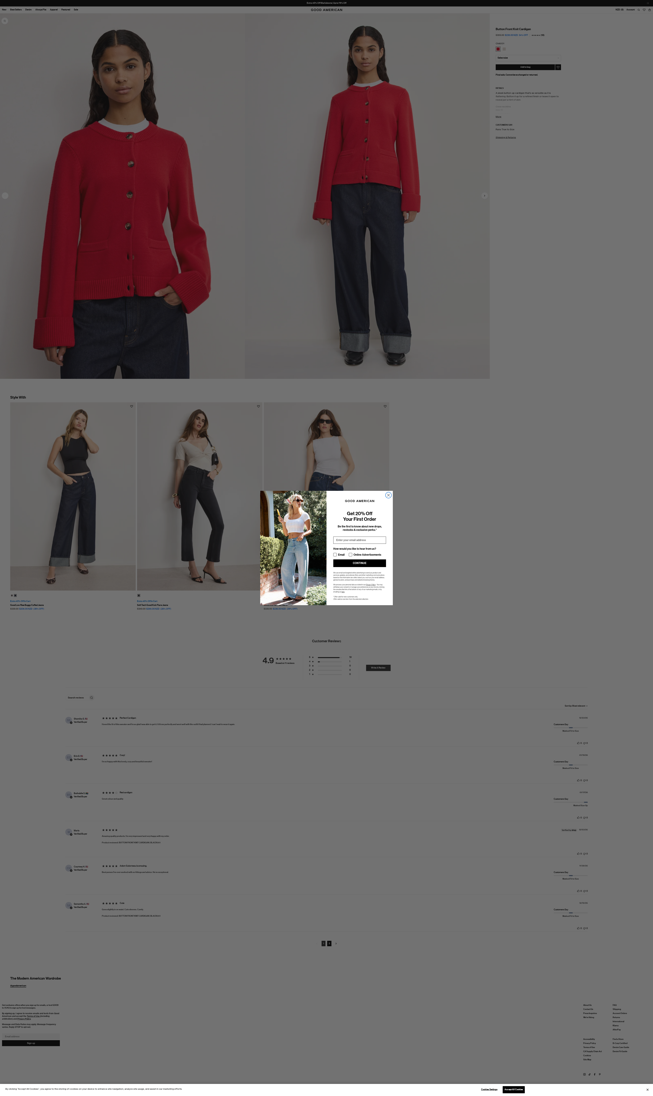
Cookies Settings (489, 1089)
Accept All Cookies (514, 1089)
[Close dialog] (388, 495)
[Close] (647, 1089)
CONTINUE (359, 563)
